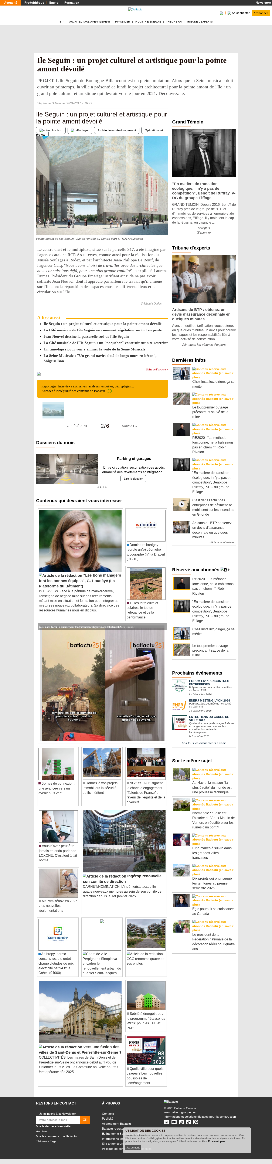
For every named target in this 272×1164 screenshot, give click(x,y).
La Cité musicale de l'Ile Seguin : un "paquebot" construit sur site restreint (106, 343)
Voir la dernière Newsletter (54, 1126)
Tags (53, 1141)
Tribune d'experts (200, 21)
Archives (42, 1131)
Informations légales (115, 1138)
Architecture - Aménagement (117, 130)
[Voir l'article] (162, 627)
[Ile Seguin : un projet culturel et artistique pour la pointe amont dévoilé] (53, 410)
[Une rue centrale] (164, 226)
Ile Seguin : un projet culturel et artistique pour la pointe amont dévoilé (103, 324)
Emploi (54, 2)
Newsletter (263, 2)
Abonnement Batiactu (116, 1123)
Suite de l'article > (157, 369)
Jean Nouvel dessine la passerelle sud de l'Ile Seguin (86, 336)
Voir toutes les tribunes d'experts (204, 344)
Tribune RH (174, 21)
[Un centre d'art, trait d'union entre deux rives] (39, 226)
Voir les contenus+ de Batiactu (56, 1136)
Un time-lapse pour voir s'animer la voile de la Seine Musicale (94, 349)
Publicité (107, 1118)
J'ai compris (133, 1147)
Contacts (108, 1113)
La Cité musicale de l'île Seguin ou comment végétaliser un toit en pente (103, 330)
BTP (62, 21)
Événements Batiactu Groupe (122, 1133)
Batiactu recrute (112, 1128)
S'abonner (261, 12)
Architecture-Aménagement (89, 21)
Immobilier (122, 21)
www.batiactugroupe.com (180, 1112)
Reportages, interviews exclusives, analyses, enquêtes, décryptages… (87, 388)
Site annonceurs (113, 1143)
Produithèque (34, 2)
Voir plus (204, 228)
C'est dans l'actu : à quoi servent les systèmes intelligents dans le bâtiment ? (80, 626)
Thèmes (41, 1141)
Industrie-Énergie (148, 21)
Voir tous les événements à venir (204, 743)
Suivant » (129, 426)
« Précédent (77, 426)
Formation (71, 2)
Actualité (10, 2)
